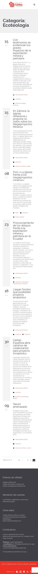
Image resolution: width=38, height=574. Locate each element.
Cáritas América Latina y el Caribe (14, 515)
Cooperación (24, 396)
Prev (19, 460)
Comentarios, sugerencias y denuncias (15, 499)
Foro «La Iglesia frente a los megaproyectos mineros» (22, 176)
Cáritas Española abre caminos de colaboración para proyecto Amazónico (21, 347)
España (15, 398)
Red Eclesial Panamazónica (12, 521)
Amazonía (18, 99)
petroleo (15, 105)
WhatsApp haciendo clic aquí (24, 544)
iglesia (17, 217)
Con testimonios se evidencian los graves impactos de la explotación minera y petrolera (22, 49)
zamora (28, 166)
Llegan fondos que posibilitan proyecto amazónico (22, 293)
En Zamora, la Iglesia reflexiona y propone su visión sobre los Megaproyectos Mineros (22, 118)
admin (17, 212)
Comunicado (24, 282)
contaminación (17, 283)
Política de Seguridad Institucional (14, 486)
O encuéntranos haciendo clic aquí (14, 552)
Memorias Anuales (9, 501)
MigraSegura (7, 519)
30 (30, 460)
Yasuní (29, 448)
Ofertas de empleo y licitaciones (13, 484)
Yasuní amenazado (20, 405)
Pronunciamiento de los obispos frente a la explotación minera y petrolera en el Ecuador (23, 230)
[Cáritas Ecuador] (19, 4)
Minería (23, 103)
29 (27, 460)
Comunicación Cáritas (21, 94)
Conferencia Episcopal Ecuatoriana (14, 517)
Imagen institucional (9, 482)
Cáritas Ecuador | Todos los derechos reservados (21, 564)
